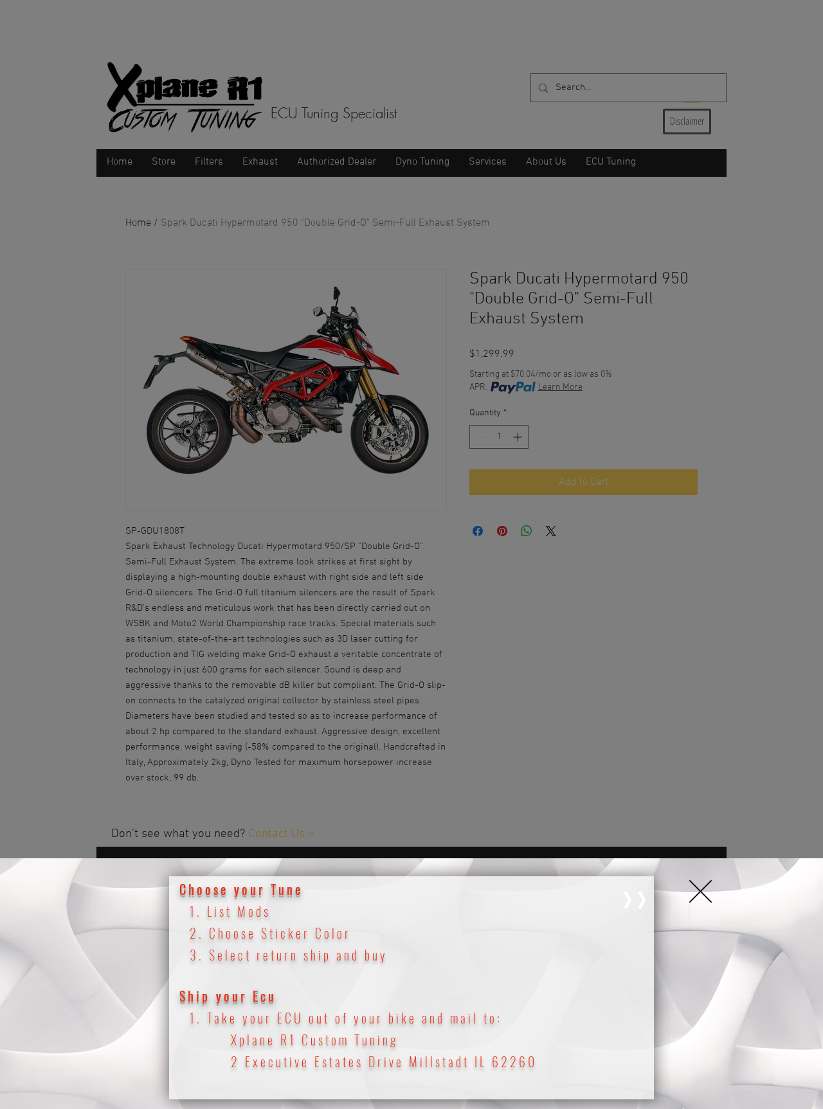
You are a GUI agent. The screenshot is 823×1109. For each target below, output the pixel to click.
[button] (700, 891)
